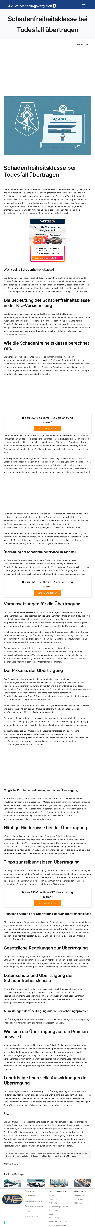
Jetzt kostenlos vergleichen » (47, 258)
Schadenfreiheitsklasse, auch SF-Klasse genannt (31, 278)
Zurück (80, 44)
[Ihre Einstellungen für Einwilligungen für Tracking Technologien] (4, 1222)
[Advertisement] (47, 71)
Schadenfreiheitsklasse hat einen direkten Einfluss (31, 314)
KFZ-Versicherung (11, 1164)
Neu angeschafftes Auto (49, 253)
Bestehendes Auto (49, 251)
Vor (87, 44)
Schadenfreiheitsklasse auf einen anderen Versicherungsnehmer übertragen (40, 199)
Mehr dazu (71, 1156)
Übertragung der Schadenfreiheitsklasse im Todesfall (40, 552)
